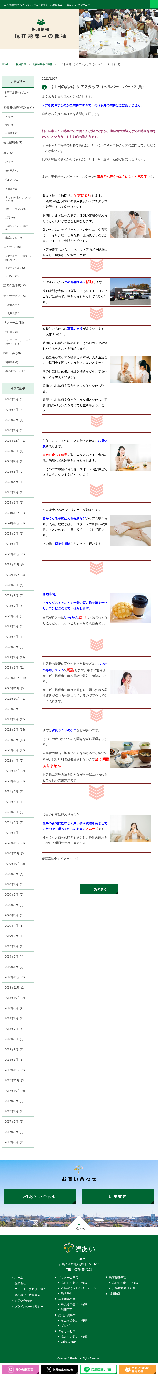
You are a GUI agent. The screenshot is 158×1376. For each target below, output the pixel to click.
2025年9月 (14, 451)
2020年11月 (14, 853)
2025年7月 (14, 461)
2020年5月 (14, 915)
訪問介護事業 (15, 285)
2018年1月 (14, 1059)
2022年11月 (14, 688)
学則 (9, 125)
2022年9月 (14, 708)
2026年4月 (14, 409)
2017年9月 (14, 1101)
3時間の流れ (69, 1341)
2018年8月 (14, 1018)
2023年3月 (14, 647)
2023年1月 (14, 667)
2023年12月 (15, 554)
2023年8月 (14, 595)
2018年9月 (14, 1008)
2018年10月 (15, 997)
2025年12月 (15, 440)
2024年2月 (14, 533)
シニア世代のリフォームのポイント (18, 342)
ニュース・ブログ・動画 (30, 1289)
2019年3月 (14, 946)
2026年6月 (14, 399)
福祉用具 (11, 170)
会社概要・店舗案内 (27, 1295)
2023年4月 (14, 636)
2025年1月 (14, 502)
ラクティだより (15, 268)
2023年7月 (14, 605)
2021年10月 (15, 781)
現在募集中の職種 (42, 64)
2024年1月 (14, 543)
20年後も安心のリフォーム (78, 1288)
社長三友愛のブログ (16, 95)
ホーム (18, 1277)
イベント (12, 276)
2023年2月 (15, 657)
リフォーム (13, 322)
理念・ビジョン (15, 209)
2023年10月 (15, 574)
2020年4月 (14, 925)
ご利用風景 (12, 313)
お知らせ (20, 1283)
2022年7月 (15, 729)
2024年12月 (15, 513)
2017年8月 (14, 1111)
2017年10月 (15, 1090)
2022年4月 (14, 760)
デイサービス (15, 295)
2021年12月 (15, 770)
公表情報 (11, 133)
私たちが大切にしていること (18, 199)
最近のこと (13, 237)
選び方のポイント (16, 370)
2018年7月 (14, 1028)
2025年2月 (14, 492)
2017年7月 (14, 1121)
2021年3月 (14, 812)
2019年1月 (14, 967)
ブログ (11, 179)
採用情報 (21, 64)
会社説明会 (12, 142)
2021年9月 (14, 791)
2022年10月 (15, 698)
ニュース (12, 246)
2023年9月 (14, 585)
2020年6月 (14, 905)
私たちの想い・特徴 (74, 1282)
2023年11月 (14, 564)
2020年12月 (15, 843)
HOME (5, 64)
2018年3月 (14, 1049)
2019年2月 (14, 956)
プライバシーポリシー (28, 1306)
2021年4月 (14, 801)
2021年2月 (14, 822)
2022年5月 (15, 750)
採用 (9, 162)
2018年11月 (14, 987)
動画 (8, 152)
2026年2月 (14, 420)
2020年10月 (15, 863)
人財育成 (12, 189)
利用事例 (11, 362)
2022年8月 (15, 719)
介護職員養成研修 (123, 1288)
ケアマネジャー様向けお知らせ (18, 258)
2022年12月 (15, 678)
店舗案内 (118, 1196)
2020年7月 (14, 894)
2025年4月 (14, 481)
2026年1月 (14, 430)
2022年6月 (15, 740)
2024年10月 (15, 523)
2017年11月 (14, 1080)
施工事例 (12, 332)
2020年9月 (14, 874)
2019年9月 (14, 935)
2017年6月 (14, 1132)
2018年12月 (15, 977)
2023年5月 (14, 626)
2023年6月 (14, 616)
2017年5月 (14, 1142)
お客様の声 (12, 305)
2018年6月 (14, 1039)
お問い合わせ (23, 1300)
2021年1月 (14, 832)
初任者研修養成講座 (18, 107)
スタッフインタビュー (17, 227)
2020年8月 (14, 884)
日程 (9, 116)
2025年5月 (14, 471)
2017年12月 (15, 1070)
